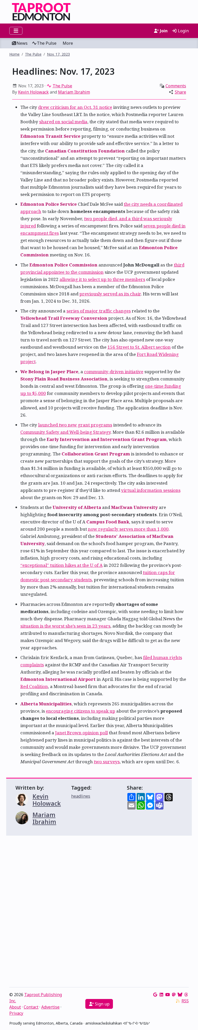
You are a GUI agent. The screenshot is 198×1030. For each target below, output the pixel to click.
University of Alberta (77, 507)
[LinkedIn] (161, 994)
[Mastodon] (173, 994)
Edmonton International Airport (58, 679)
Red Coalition (34, 686)
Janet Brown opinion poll (81, 733)
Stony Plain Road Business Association (64, 379)
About (15, 1007)
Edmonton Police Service (48, 204)
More (68, 43)
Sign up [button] (102, 1004)
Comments (176, 86)
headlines (80, 796)
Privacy (16, 1013)
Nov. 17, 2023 (58, 54)
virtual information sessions (150, 490)
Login (183, 31)
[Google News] (155, 994)
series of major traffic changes (99, 311)
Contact (31, 1007)
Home (14, 54)
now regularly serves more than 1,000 (128, 529)
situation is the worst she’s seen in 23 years (65, 626)
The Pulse (46, 43)
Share (180, 92)
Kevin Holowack (33, 92)
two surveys (107, 762)
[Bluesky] (180, 994)
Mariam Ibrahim (74, 92)
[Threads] (186, 994)
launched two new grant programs (75, 425)
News (22, 43)
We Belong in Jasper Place (49, 372)
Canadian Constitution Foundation (85, 151)
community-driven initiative (113, 372)
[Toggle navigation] (15, 31)
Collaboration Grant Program (96, 454)
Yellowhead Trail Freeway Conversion (63, 318)
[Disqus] (99, 912)
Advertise (50, 1007)
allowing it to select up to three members (102, 279)
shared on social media (63, 122)
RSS (185, 1001)
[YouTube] (167, 994)
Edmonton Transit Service (50, 136)
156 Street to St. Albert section (139, 347)
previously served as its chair (110, 294)
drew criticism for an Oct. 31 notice (75, 107)
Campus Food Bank (107, 522)
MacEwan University (134, 507)
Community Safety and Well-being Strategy (65, 432)
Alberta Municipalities (46, 704)
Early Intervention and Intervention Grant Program (107, 439)
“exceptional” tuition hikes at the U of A (61, 565)
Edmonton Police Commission (63, 265)
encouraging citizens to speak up (80, 711)
